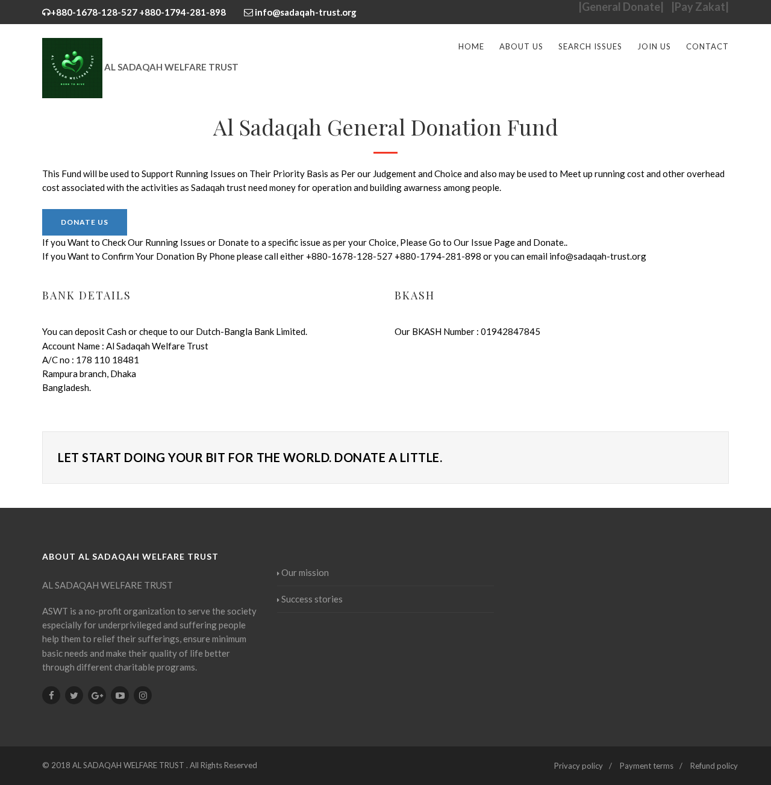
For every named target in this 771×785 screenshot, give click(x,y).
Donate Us (84, 222)
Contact (707, 46)
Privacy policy (578, 766)
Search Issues (590, 46)
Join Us (654, 46)
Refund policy (714, 766)
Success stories (312, 598)
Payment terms (646, 766)
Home (471, 46)
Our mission (305, 572)
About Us (521, 46)
